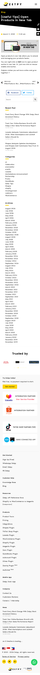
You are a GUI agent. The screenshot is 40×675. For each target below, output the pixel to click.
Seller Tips (9, 184)
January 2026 (10, 225)
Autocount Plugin (9, 557)
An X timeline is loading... (12, 641)
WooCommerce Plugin (11, 539)
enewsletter (10, 167)
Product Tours (8, 516)
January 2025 (10, 254)
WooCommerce (11, 195)
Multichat (8, 570)
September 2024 (12, 263)
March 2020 (10, 332)
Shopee (8, 186)
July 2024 (9, 268)
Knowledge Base (9, 482)
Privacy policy (23, 657)
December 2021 (11, 290)
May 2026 (9, 216)
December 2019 (11, 340)
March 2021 (10, 304)
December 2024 (11, 256)
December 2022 (11, 280)
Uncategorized (11, 191)
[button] (13, 92)
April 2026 (9, 218)
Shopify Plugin (9, 543)
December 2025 (11, 228)
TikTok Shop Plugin (10, 531)
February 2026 (11, 223)
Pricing (5, 520)
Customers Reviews (10, 597)
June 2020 (9, 325)
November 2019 (11, 342)
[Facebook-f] (4, 661)
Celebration (9, 164)
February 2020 (11, 335)
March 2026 (10, 220)
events (7, 169)
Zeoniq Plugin (10, 566)
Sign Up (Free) (8, 460)
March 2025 (10, 249)
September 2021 (11, 297)
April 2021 (9, 301)
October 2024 (10, 261)
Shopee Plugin (8, 528)
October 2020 (10, 316)
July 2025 (9, 239)
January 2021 (10, 309)
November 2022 (11, 282)
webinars (8, 193)
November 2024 (11, 259)
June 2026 (9, 213)
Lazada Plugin (8, 535)
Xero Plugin (7, 550)
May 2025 (9, 244)
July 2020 (9, 323)
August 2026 (10, 208)
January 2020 (10, 337)
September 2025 (11, 235)
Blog (4, 486)
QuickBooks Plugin (10, 554)
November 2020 (11, 313)
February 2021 (11, 306)
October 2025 (10, 232)
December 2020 (11, 311)
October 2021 (10, 294)
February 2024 (11, 275)
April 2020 (9, 330)
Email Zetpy (7, 467)
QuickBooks (9, 181)
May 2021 (9, 299)
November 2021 (11, 292)
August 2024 (10, 266)
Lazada (8, 172)
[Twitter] (9, 661)
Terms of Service (9, 657)
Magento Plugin (9, 546)
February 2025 (11, 251)
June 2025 (9, 242)
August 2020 (10, 321)
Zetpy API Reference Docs (13, 498)
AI (6, 162)
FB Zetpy (6, 471)
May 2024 (9, 270)
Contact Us (7, 593)
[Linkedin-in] (15, 661)
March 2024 (10, 273)
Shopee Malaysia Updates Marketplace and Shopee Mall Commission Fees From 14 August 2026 (22, 146)
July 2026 (9, 211)
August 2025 (10, 237)
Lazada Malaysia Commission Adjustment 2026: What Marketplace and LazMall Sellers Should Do (21, 134)
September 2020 (12, 318)
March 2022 (10, 287)
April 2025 (9, 247)
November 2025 (11, 230)
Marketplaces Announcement (16, 174)
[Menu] (36, 4)
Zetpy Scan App (9, 582)
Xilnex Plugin (8, 561)
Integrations (7, 524)
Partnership (10, 176)
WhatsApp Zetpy (9, 463)
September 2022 (12, 285)
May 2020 (9, 328)
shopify (8, 188)
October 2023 (10, 278)
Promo (7, 179)
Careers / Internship (11, 601)
